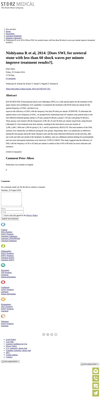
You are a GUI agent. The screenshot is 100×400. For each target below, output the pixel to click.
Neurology (5, 270)
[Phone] (95, 381)
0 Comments (11, 78)
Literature (4, 275)
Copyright (10, 342)
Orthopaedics (6, 251)
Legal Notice (11, 339)
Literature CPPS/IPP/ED (10, 238)
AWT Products (7, 307)
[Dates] (95, 388)
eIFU (8, 353)
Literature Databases (9, 241)
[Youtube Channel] (56, 335)
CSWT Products (7, 290)
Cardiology (5, 287)
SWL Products (6, 232)
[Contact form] (95, 374)
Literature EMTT (7, 260)
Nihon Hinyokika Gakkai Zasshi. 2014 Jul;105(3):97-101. (28, 89)
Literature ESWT (7, 258)
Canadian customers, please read (18, 350)
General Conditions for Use (16, 344)
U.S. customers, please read (16, 348)
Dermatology (6, 304)
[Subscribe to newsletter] (95, 396)
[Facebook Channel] (48, 335)
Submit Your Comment (10, 219)
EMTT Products (7, 255)
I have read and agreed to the (21, 215)
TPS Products (6, 272)
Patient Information (8, 277)
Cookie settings (12, 355)
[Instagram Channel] (52, 335)
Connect (9, 357)
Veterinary (5, 321)
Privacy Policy (32, 215)
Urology (4, 230)
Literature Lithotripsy (9, 236)
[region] (50, 14)
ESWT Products (7, 234)
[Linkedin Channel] (44, 335)
